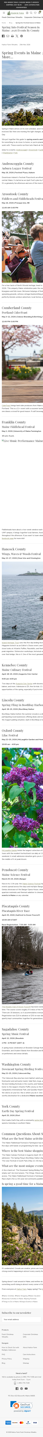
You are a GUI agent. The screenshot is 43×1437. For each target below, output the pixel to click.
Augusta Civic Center (24, 683)
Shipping (26, 1359)
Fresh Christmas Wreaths (12, 17)
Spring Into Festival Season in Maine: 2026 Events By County (21, 28)
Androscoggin (21, 150)
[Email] (8, 36)
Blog (3, 1363)
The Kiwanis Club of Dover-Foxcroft (16, 1007)
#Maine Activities (8, 1296)
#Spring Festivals (30, 1299)
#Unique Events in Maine (28, 1302)
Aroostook (33, 150)
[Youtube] (26, 1388)
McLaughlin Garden (9, 850)
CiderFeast (6, 405)
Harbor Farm (21, 1289)
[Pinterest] (22, 36)
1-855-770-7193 (28, 1377)
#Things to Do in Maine (10, 1302)
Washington (8, 153)
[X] (18, 36)
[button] (21, 1406)
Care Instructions (29, 1354)
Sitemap (26, 1363)
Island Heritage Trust (10, 642)
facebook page (8, 538)
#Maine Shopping (21, 1296)
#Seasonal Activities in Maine (12, 1299)
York (16, 153)
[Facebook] (4, 36)
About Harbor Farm (30, 1347)
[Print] (13, 36)
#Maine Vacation (34, 1296)
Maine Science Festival (31, 883)
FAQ (3, 1354)
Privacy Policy (7, 1359)
